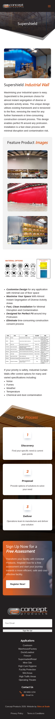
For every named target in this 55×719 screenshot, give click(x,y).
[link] (13, 6)
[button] (49, 6)
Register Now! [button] (17, 584)
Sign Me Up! (27, 631)
